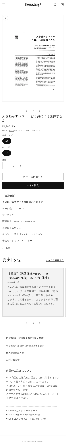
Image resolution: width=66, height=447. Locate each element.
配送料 (11, 130)
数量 (4, 160)
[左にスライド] (26, 111)
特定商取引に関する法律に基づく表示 (25, 345)
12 (7, 153)
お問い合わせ (13, 359)
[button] (3, 5)
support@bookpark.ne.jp (27, 414)
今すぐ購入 (33, 185)
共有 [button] (8, 248)
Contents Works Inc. (37, 441)
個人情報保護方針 (15, 352)
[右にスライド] (39, 111)
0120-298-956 (20, 418)
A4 (7, 141)
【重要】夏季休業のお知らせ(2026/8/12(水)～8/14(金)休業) (28, 276)
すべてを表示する (55, 260)
